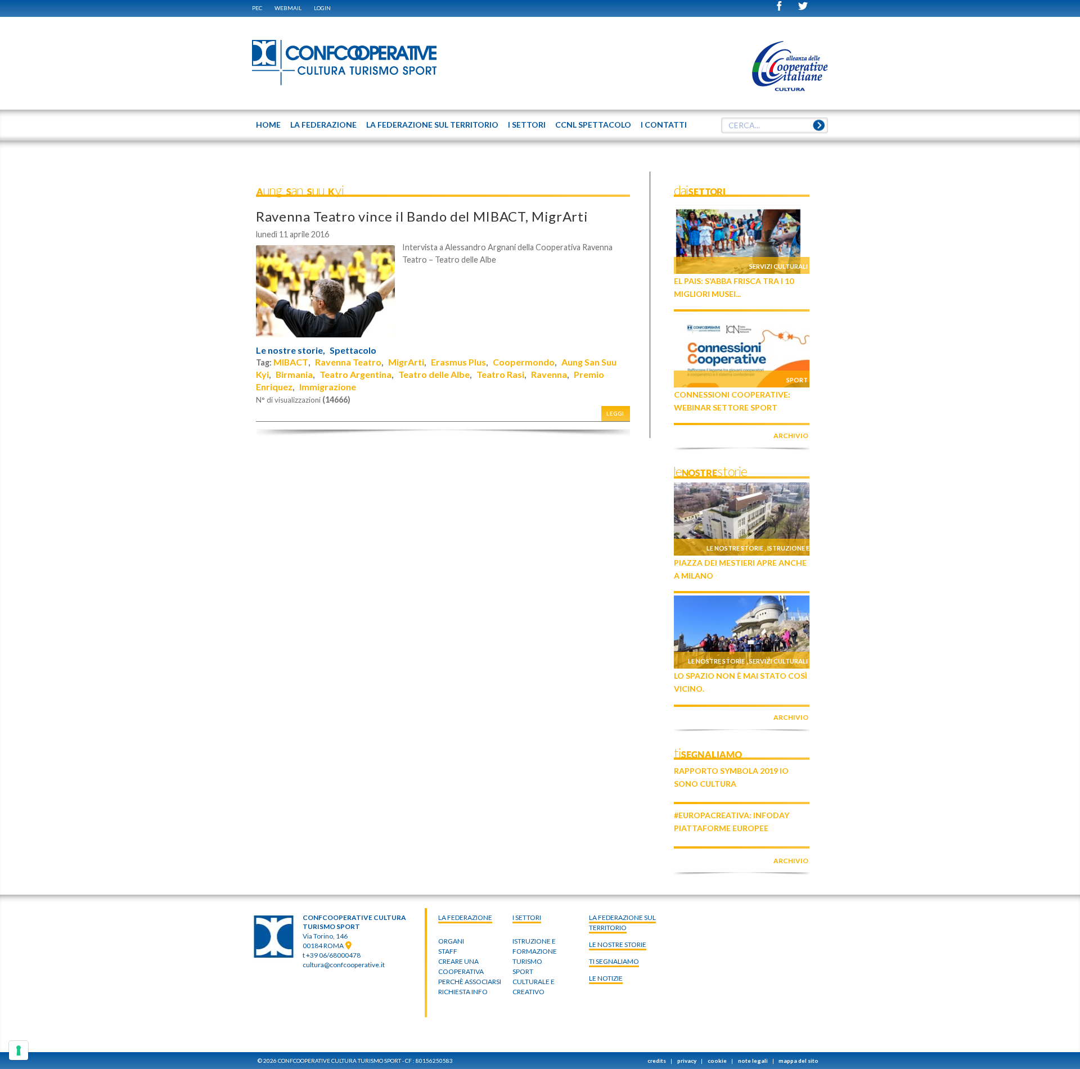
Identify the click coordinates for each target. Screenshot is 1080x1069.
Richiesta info (463, 991)
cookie (717, 1060)
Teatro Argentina (356, 374)
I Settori (526, 917)
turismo (527, 961)
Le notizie (606, 978)
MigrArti (406, 362)
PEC (257, 7)
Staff (447, 951)
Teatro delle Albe (434, 374)
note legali (753, 1060)
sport (522, 971)
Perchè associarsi (469, 981)
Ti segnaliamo (614, 961)
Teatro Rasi (500, 374)
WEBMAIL (288, 7)
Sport (797, 380)
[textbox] (774, 125)
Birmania (294, 374)
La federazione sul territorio (622, 922)
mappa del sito (798, 1060)
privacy (686, 1060)
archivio (790, 435)
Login (322, 7)
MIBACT (290, 362)
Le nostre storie (734, 548)
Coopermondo (524, 362)
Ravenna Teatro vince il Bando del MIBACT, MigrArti (422, 216)
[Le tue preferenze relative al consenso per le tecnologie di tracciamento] (18, 1050)
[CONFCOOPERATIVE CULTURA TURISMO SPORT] (345, 63)
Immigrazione (327, 386)
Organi (451, 941)
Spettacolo (353, 350)
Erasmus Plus (458, 362)
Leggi (615, 414)
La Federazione (465, 917)
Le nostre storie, (290, 350)
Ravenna (549, 374)
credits (656, 1060)
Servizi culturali (778, 266)
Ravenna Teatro (348, 362)
